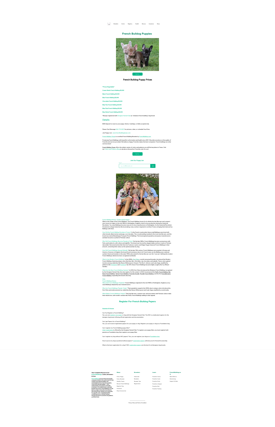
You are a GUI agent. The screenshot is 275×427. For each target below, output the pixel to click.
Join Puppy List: (116, 133)
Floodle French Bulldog (147, 274)
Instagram (114, 265)
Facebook (123, 265)
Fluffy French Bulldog (161, 272)
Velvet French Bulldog (122, 274)
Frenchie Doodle (134, 274)
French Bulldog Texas (108, 136)
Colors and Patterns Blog (112, 149)
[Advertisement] (43, 10)
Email (120, 162)
